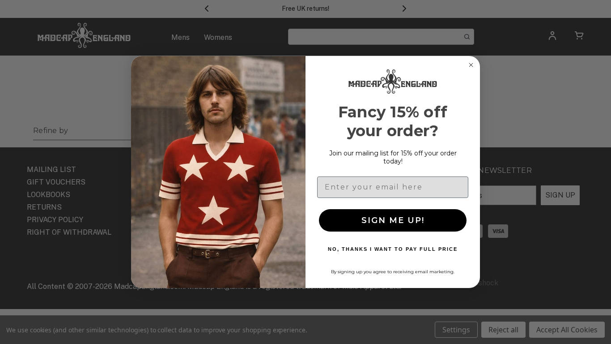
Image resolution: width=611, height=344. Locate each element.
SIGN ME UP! (392, 220)
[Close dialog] (471, 64)
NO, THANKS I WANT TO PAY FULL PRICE (393, 249)
